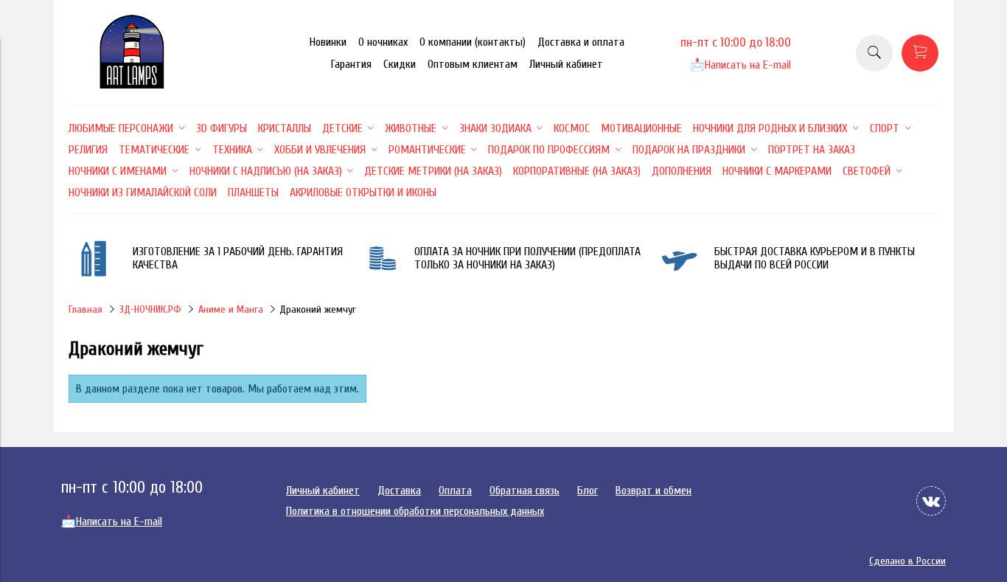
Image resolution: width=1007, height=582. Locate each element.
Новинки (328, 42)
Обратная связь (524, 490)
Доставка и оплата (580, 42)
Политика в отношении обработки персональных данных (415, 511)
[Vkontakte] (931, 501)
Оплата (455, 490)
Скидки (399, 64)
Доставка (399, 490)
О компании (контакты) (472, 42)
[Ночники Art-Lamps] (132, 84)
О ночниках (383, 42)
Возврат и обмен (653, 490)
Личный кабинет (566, 64)
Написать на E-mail (740, 65)
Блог (587, 490)
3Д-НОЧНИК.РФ (150, 309)
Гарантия (351, 64)
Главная (85, 309)
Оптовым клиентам (473, 64)
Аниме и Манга (230, 309)
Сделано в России (907, 561)
